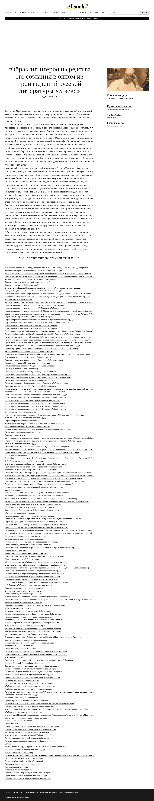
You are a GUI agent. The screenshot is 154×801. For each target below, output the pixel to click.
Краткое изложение (119, 106)
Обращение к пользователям (17, 797)
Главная (60, 19)
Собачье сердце (91, 19)
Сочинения (69, 19)
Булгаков (79, 19)
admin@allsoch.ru (70, 792)
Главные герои (116, 123)
